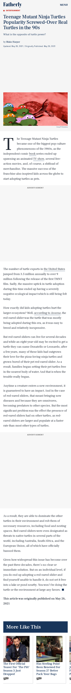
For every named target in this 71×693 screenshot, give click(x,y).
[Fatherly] (12, 5)
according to (47, 313)
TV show (38, 159)
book (32, 154)
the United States (54, 269)
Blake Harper (13, 42)
